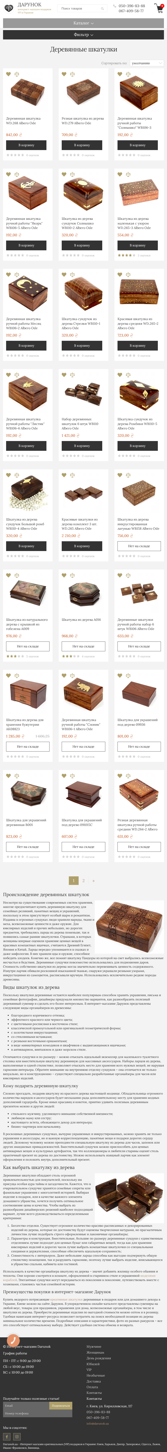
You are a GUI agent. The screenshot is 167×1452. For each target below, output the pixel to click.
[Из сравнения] (16, 75)
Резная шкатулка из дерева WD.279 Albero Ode (83, 120)
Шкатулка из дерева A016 (81, 620)
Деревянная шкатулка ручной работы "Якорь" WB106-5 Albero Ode (24, 223)
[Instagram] (17, 1436)
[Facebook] (6, 1436)
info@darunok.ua (98, 1423)
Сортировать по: (114, 63)
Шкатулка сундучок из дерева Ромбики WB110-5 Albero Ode (137, 423)
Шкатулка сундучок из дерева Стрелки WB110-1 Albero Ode (81, 323)
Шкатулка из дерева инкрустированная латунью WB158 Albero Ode (138, 523)
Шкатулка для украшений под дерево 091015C (82, 822)
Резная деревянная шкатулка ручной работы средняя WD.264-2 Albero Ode (137, 825)
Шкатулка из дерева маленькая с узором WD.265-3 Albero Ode (134, 223)
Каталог (81, 22)
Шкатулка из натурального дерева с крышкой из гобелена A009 (27, 624)
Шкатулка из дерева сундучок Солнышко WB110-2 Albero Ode (78, 223)
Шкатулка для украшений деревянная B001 (26, 822)
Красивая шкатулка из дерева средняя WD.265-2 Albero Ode (138, 323)
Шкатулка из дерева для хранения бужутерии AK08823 (25, 724)
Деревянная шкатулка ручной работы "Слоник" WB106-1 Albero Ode (81, 724)
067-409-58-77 (131, 11)
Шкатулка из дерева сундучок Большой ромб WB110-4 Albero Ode (25, 523)
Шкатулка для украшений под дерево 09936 (138, 722)
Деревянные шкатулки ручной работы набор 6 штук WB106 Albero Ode (136, 624)
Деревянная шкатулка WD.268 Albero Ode (23, 120)
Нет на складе (139, 546)
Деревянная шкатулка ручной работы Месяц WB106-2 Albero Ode (23, 323)
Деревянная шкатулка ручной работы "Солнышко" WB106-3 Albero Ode (135, 123)
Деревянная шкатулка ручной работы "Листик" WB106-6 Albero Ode (25, 423)
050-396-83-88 (132, 5)
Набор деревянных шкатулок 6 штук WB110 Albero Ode (80, 423)
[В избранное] (9, 75)
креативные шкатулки (66, 1299)
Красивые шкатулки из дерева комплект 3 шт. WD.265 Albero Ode (80, 523)
